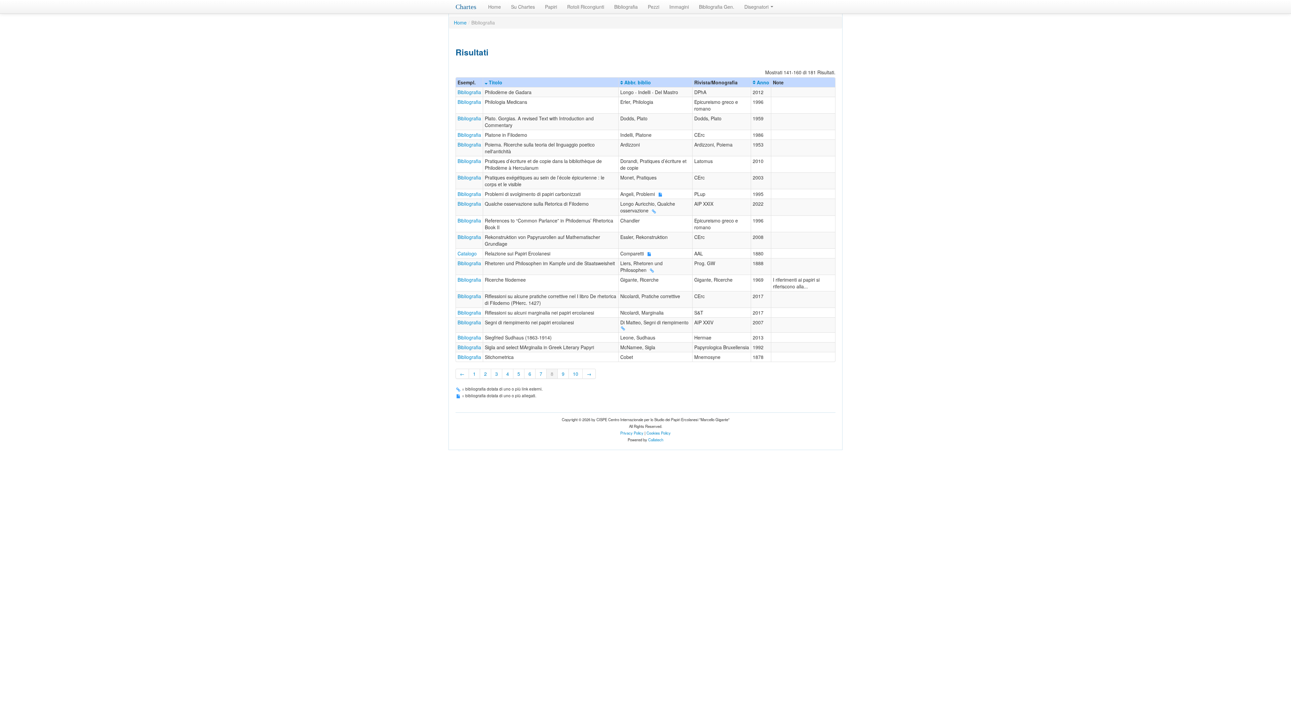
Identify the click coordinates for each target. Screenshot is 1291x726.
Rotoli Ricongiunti (585, 6)
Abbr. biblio (637, 82)
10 (575, 373)
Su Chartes (523, 6)
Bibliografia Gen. (716, 6)
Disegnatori (757, 6)
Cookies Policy (659, 433)
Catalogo (467, 253)
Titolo (494, 82)
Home (494, 6)
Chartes (466, 6)
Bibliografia (626, 6)
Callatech (655, 439)
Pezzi (653, 6)
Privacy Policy (631, 433)
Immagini (679, 6)
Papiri (551, 6)
